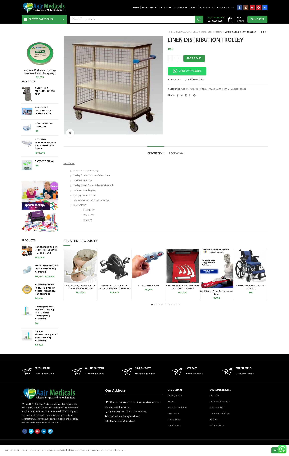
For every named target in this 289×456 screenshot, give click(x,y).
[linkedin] (190, 95)
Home (171, 32)
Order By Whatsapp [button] (190, 71)
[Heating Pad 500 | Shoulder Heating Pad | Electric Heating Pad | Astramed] (27, 315)
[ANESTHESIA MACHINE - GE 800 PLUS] (27, 94)
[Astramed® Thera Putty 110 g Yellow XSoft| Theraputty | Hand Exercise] (27, 291)
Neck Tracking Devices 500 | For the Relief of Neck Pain (80, 287)
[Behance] (264, 7)
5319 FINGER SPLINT (148, 285)
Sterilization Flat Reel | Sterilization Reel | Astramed (46, 269)
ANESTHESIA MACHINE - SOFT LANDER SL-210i (44, 110)
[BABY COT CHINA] (27, 165)
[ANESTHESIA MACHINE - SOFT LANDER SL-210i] (27, 111)
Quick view (95, 262)
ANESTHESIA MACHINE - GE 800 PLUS (45, 91)
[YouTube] (252, 7)
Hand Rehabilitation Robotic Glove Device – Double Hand (46, 250)
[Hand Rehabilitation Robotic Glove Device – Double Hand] (27, 252)
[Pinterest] (258, 7)
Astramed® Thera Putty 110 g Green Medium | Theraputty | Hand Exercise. (40, 73)
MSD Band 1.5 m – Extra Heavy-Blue (216, 293)
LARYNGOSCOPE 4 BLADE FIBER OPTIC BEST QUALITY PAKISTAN (182, 288)
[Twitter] (181, 95)
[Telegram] (194, 95)
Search (199, 19)
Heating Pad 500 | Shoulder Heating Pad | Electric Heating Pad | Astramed (44, 313)
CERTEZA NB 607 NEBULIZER (44, 125)
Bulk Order (257, 19)
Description (155, 153)
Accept (278, 450)
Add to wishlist (196, 80)
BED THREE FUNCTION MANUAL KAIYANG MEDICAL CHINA (45, 144)
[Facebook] (239, 7)
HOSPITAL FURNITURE (186, 32)
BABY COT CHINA (44, 161)
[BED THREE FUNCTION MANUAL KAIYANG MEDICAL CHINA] (27, 146)
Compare (176, 80)
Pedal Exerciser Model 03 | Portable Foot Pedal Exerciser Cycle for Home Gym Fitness (114, 288)
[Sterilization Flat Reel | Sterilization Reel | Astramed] (27, 271)
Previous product (259, 32)
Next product (265, 32)
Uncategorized (238, 89)
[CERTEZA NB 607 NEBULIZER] (27, 127)
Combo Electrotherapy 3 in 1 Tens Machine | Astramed (46, 336)
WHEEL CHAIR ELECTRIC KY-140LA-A (250, 287)
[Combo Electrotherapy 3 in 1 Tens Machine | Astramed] (27, 338)
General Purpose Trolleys (210, 32)
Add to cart (194, 58)
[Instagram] (245, 7)
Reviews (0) (176, 153)
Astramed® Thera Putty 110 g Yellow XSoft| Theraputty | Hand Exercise (45, 289)
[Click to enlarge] (70, 133)
